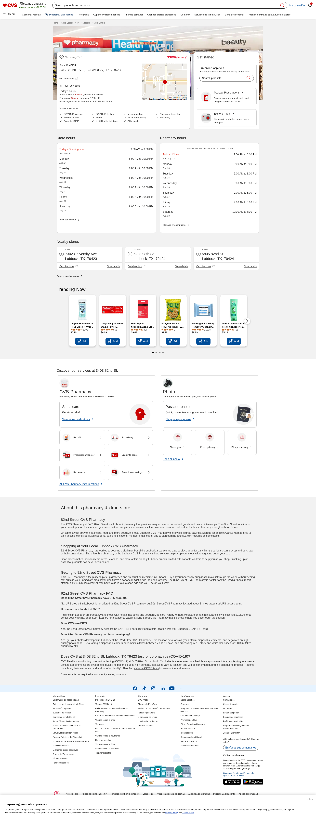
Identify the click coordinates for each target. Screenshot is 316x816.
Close (310, 799)
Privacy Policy (171, 812)
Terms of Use (188, 812)
